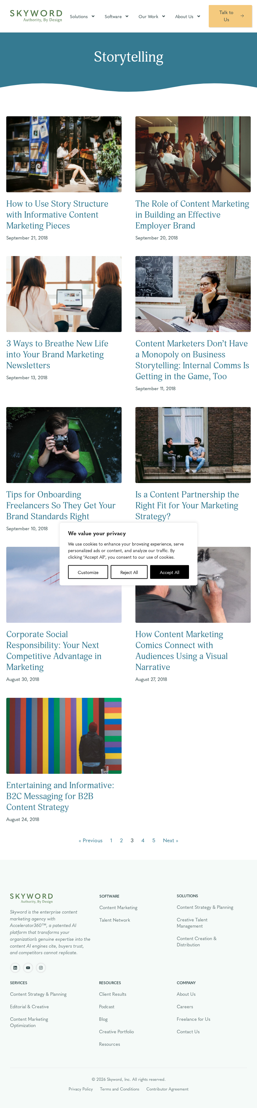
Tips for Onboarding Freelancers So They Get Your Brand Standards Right (61, 505)
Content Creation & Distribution (197, 941)
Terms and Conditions (119, 1089)
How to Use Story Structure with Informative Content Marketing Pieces (57, 215)
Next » (170, 840)
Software (113, 16)
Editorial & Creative (29, 1006)
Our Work (148, 16)
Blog (103, 1018)
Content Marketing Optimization (29, 1022)
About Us (184, 16)
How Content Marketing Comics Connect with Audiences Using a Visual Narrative (181, 651)
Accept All (169, 572)
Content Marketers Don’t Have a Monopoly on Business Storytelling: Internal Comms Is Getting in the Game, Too (192, 360)
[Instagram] (41, 968)
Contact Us (188, 1031)
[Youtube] (28, 968)
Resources (109, 1043)
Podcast (106, 1006)
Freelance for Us (193, 1018)
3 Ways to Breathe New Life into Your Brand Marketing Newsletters (57, 354)
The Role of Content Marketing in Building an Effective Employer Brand (192, 215)
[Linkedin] (15, 968)
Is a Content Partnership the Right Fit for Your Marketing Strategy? (187, 505)
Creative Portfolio (116, 1031)
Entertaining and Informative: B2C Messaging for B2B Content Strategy (60, 796)
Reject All (129, 572)
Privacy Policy (81, 1089)
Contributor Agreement (167, 1089)
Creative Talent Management (192, 922)
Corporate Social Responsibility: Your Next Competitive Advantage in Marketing (54, 651)
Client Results (112, 993)
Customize (88, 572)
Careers (185, 1006)
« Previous (90, 840)
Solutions (79, 16)
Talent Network (114, 919)
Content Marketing (118, 907)
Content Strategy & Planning (205, 907)
